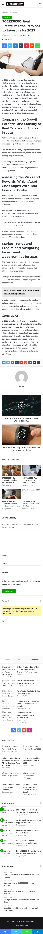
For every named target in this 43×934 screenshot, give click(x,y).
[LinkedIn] (12, 362)
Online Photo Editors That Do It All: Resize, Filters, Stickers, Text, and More (28, 669)
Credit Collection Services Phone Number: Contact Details (28, 703)
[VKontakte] (30, 362)
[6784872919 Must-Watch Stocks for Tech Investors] (8, 813)
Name (4, 555)
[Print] (38, 362)
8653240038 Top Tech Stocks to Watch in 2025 (29, 480)
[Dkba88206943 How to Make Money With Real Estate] (8, 854)
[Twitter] (8, 362)
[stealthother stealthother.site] (15, 4)
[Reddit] (25, 362)
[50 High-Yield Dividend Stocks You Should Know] (8, 844)
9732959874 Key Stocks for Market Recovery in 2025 (9, 480)
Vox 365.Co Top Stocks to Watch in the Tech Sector (30, 503)
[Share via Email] (34, 362)
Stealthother (14, 12)
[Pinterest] (21, 362)
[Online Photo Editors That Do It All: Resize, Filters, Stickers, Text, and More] (8, 672)
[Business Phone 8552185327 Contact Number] (8, 833)
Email (4, 564)
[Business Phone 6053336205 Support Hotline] (8, 823)
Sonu (7, 36)
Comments (35, 660)
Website (5, 572)
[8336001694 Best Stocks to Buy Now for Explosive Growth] (11, 494)
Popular (20, 660)
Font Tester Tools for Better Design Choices (11, 787)
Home (6, 12)
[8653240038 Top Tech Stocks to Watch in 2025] (31, 470)
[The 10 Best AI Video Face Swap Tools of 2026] (8, 684)
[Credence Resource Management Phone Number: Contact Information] (8, 716)
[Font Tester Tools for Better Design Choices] (8, 694)
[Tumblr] (17, 362)
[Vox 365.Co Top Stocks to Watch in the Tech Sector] (31, 494)
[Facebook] (4, 362)
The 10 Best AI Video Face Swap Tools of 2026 (31, 760)
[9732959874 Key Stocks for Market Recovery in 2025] (11, 470)
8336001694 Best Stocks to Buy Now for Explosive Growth (11, 503)
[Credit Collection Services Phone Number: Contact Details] (8, 705)
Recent (7, 660)
